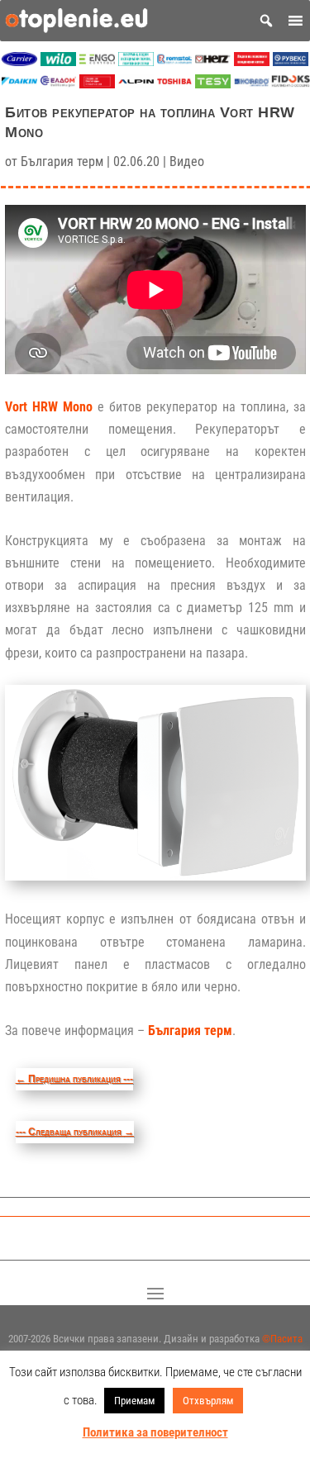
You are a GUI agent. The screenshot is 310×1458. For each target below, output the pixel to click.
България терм (62, 161)
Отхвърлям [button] (208, 1400)
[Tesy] (213, 84)
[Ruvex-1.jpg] (290, 61)
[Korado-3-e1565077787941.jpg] (251, 84)
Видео (186, 161)
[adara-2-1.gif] (136, 61)
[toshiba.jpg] (175, 84)
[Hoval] (97, 84)
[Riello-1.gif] (251, 61)
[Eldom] (58, 84)
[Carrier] (19, 61)
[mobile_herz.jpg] (213, 61)
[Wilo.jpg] (58, 61)
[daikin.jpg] (19, 84)
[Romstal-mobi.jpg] (175, 61)
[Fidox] (290, 84)
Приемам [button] (134, 1400)
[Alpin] (136, 84)
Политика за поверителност (155, 1432)
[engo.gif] (97, 61)
